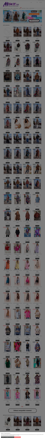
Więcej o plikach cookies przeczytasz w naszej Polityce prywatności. (7, 435)
